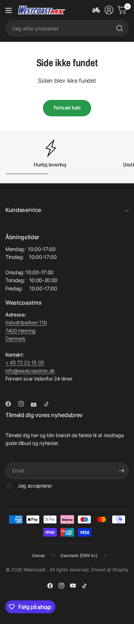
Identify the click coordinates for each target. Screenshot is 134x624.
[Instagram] (24, 404)
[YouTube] (36, 404)
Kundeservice (23, 209)
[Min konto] (109, 10)
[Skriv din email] (121, 471)
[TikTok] (49, 404)
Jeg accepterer (35, 486)
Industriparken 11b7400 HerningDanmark (26, 330)
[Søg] (120, 28)
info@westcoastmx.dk (30, 371)
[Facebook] (11, 404)
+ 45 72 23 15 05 (24, 362)
